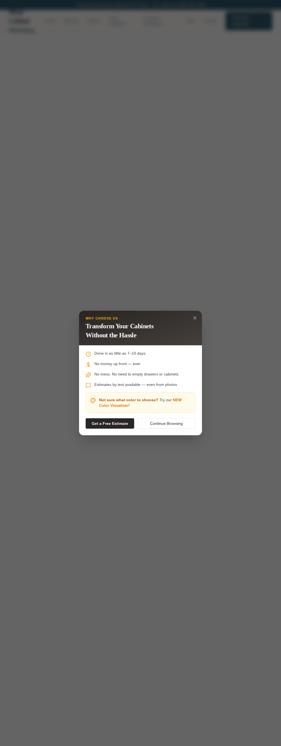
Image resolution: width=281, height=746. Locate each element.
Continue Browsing (166, 423)
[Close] (195, 318)
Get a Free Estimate (110, 423)
